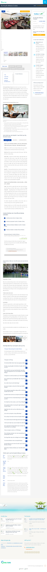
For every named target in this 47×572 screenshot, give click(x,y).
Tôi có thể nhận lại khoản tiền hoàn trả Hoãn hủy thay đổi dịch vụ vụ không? (14, 426)
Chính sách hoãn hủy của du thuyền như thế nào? (15, 422)
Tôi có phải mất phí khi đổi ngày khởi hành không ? (15, 419)
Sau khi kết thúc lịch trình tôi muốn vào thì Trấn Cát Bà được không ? (15, 444)
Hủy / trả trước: (4, 456)
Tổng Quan (4, 66)
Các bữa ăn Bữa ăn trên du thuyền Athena (13, 440)
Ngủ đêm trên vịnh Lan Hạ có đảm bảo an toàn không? (14, 410)
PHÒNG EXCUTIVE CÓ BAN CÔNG (14, 218)
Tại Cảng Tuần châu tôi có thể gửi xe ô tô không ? (14, 437)
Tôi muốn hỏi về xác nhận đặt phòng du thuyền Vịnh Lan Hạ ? (15, 398)
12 (1, 44)
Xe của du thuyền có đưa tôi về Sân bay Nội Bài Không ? (14, 387)
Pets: (4, 480)
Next (1, 50)
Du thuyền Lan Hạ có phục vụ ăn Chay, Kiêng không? (15, 401)
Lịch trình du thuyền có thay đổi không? (12, 413)
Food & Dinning (5, 68)
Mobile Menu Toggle (45, 2)
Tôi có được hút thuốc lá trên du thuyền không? (14, 416)
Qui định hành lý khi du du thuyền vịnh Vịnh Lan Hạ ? (15, 394)
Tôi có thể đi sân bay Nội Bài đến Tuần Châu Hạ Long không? (15, 379)
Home (35, 5)
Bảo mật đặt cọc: (7, 81)
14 (1, 46)
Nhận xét (14, 68)
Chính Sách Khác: (4, 484)
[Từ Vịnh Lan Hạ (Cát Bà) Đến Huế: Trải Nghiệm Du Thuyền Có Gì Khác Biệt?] (26, 520)
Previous (2, 49)
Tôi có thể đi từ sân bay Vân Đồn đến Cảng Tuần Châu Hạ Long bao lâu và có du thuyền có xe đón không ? (14, 371)
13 (1, 45)
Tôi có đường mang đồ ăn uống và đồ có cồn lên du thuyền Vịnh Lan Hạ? (15, 391)
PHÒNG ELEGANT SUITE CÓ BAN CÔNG (15, 221)
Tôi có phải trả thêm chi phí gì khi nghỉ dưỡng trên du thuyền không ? (15, 406)
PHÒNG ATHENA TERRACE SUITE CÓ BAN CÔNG (14, 225)
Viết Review (20, 68)
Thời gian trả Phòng (8, 359)
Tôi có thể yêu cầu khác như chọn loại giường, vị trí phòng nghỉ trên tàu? (15, 434)
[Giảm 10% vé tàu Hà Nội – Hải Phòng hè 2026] (26, 530)
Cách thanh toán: (4, 477)
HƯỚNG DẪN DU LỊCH (25, 11)
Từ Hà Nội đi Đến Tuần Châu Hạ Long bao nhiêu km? (15, 362)
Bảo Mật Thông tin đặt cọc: (4, 463)
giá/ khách (10, 528)
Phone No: (6, 80)
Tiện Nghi (19, 66)
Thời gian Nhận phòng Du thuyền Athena (13, 348)
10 (1, 41)
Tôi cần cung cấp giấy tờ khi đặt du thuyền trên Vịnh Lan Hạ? (15, 367)
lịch (8, 11)
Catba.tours (3, 546)
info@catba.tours (38, 94)
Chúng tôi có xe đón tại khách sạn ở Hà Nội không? (15, 375)
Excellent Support (39, 65)
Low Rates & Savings (40, 54)
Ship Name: (6, 78)
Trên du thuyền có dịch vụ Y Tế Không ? (12, 430)
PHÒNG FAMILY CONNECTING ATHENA (15, 229)
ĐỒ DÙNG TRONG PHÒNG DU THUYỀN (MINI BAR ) (14, 448)
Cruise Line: (6, 76)
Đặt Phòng (12, 66)
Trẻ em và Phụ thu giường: (4, 469)
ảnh (3, 11)
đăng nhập (39, 34)
